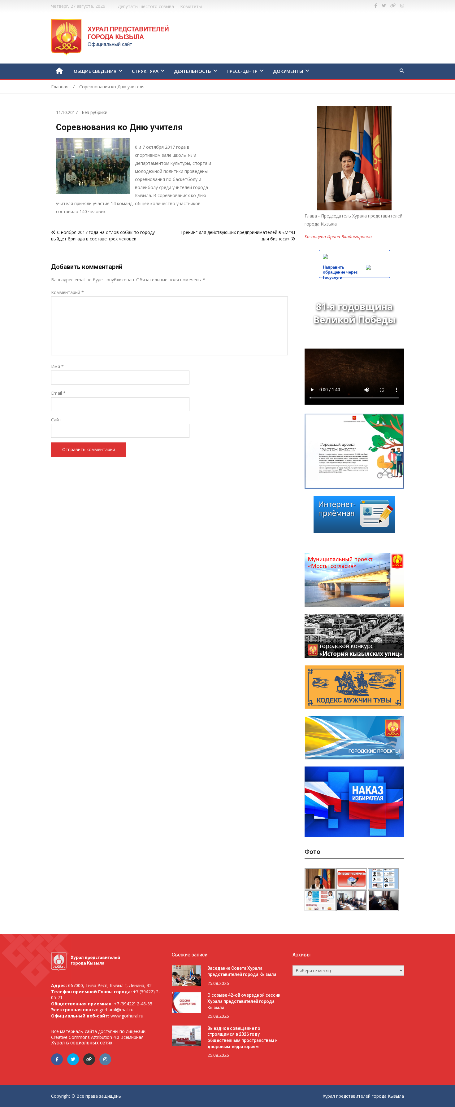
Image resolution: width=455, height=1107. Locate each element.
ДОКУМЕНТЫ (288, 71)
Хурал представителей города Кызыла (363, 1096)
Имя (57, 366)
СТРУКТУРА (145, 71)
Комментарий (67, 292)
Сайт (56, 420)
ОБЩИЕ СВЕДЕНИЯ (95, 71)
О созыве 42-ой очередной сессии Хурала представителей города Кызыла (243, 1001)
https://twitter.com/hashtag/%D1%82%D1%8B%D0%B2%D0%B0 (384, 5)
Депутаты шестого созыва (146, 6)
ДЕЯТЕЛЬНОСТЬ (192, 71)
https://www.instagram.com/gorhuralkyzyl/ (402, 5)
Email (58, 393)
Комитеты (191, 6)
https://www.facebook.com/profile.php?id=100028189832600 (376, 5)
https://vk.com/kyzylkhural (393, 5)
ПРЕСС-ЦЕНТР (242, 71)
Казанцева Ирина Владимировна (338, 236)
